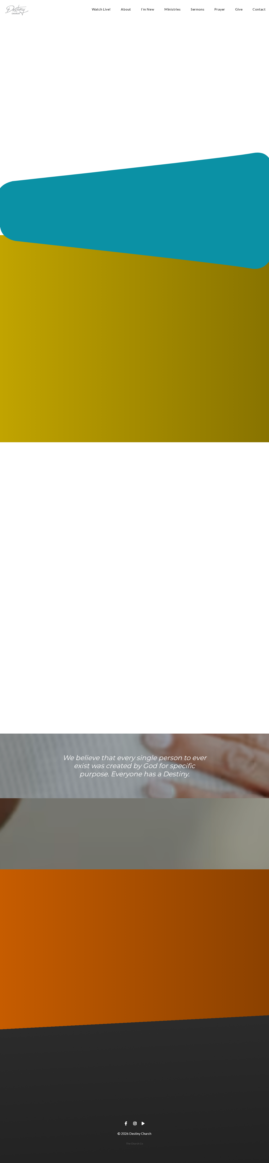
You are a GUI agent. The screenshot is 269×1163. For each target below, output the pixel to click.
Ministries (172, 9)
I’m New (147, 9)
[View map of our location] (134, 1086)
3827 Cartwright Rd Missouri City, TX (134, 1109)
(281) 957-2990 (54, 1109)
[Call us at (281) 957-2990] (54, 1086)
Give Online (214, 1109)
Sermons (197, 9)
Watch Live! (101, 9)
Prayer (219, 9)
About (126, 9)
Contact (259, 9)
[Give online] (215, 1086)
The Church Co (134, 1143)
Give (239, 9)
